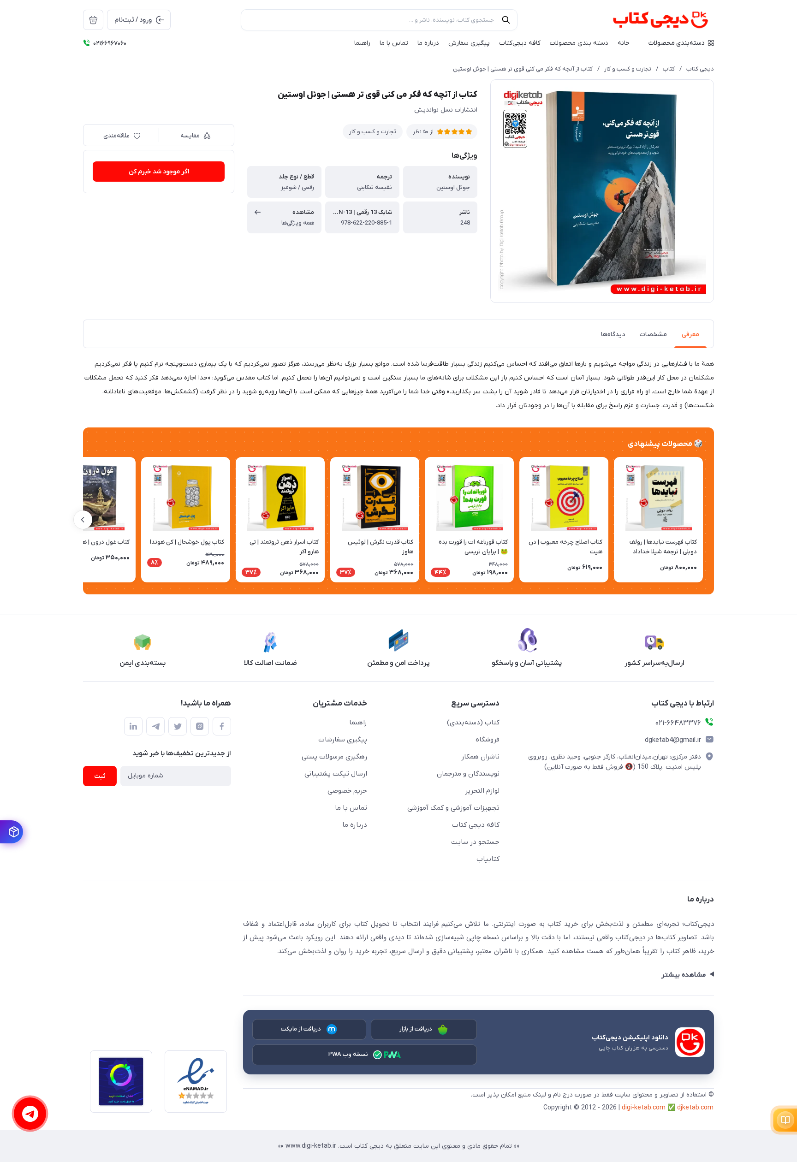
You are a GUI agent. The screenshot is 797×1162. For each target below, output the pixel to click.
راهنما (358, 722)
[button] (681, 42)
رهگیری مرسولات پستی (334, 756)
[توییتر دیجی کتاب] (177, 726)
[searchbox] (379, 19)
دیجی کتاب (700, 69)
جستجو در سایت (475, 842)
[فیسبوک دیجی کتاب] (222, 726)
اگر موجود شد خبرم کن (159, 171)
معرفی (690, 334)
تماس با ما (351, 807)
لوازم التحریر (482, 790)
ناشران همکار (480, 756)
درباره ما (354, 825)
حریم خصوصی (347, 790)
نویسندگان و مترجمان (468, 773)
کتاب (669, 69)
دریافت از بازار (416, 1029)
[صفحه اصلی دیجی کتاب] (650, 20)
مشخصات (653, 334)
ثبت (100, 776)
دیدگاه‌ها (613, 334)
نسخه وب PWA (348, 1054)
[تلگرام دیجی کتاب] (155, 726)
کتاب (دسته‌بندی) (473, 722)
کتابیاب (488, 859)
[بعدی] (83, 519)
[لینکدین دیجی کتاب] (133, 726)
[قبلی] (714, 519)
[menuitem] (93, 20)
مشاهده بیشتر (683, 975)
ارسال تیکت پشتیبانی (335, 773)
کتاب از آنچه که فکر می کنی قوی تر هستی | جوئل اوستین (523, 69)
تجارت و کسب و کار (627, 69)
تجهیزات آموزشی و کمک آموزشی (453, 807)
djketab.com (695, 1107)
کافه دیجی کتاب (476, 825)
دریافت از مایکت (301, 1029)
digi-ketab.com (644, 1107)
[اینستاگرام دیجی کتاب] (199, 726)
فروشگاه (488, 739)
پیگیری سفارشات (342, 739)
